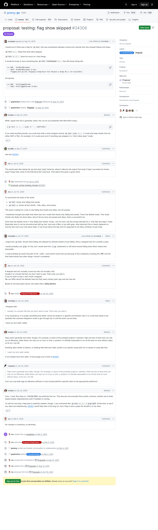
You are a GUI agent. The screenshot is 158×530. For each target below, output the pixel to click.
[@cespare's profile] (5, 365)
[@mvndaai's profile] (5, 41)
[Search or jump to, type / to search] (126, 4)
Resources (42, 4)
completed (30, 434)
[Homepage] (6, 4)
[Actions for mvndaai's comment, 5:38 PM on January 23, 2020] (113, 301)
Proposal (38, 102)
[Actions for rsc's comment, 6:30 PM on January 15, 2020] (113, 192)
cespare (11, 366)
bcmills (11, 149)
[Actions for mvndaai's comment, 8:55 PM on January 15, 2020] (113, 236)
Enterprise (74, 4)
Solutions (28, 4)
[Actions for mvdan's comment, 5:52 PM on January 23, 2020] (113, 390)
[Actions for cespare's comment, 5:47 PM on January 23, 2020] (113, 366)
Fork (131, 13)
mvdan (11, 115)
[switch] (8, 140)
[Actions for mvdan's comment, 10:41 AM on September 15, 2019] (113, 115)
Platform (15, 4)
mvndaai (11, 41)
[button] (110, 67)
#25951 (15, 154)
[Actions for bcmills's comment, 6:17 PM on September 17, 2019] (113, 148)
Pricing (86, 4)
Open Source (58, 4)
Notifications (115, 13)
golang (11, 12)
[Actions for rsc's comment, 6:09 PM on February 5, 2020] (113, 419)
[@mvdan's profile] (5, 115)
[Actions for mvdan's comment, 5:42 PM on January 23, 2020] (113, 332)
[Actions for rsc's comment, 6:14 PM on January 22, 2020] (113, 265)
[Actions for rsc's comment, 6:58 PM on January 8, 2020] (113, 163)
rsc (9, 163)
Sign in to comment (81, 481)
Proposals (41, 460)
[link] (14, 101)
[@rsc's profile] (5, 163)
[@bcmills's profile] (5, 148)
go (18, 12)
